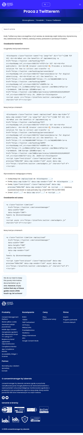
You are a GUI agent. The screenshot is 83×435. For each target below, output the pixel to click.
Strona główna (28, 20)
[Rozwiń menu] (80, 4)
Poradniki (40, 20)
